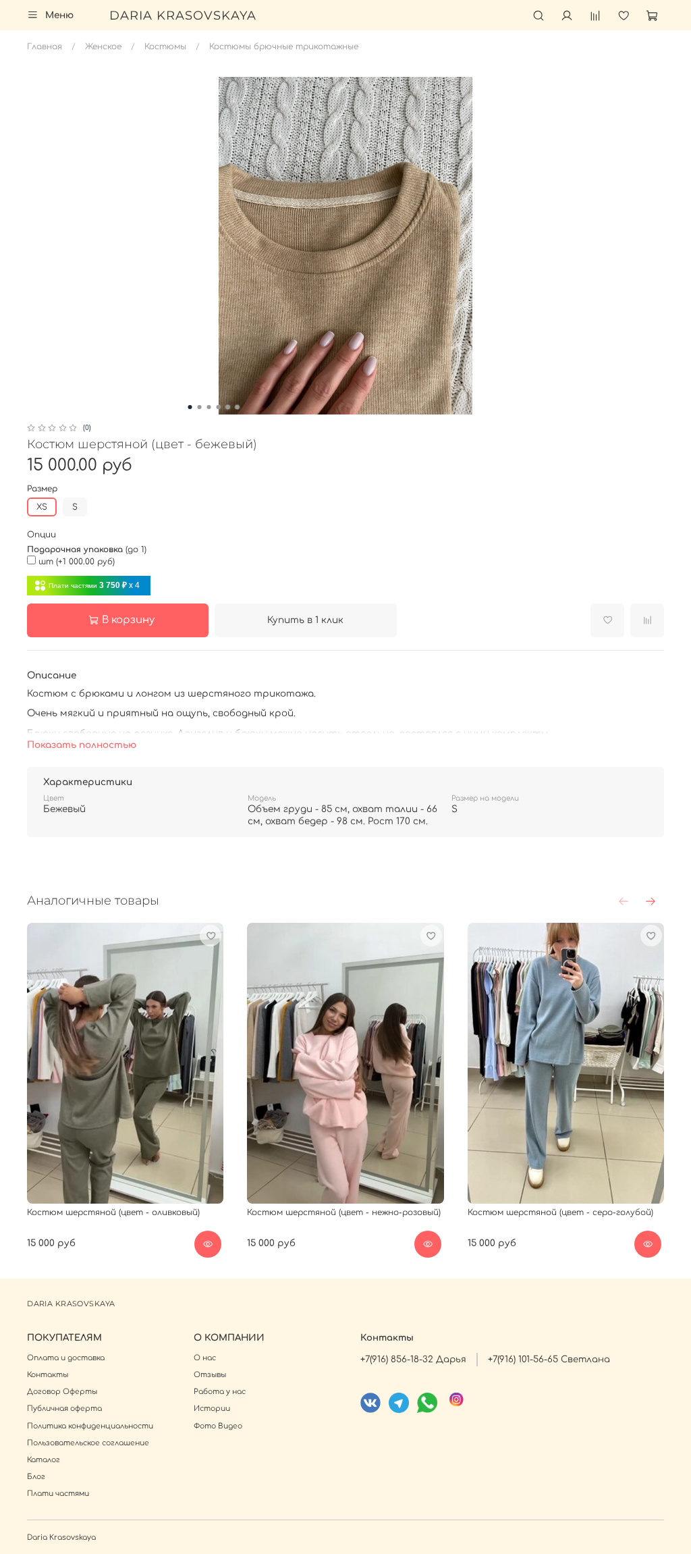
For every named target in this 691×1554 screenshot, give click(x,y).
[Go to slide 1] (190, 407)
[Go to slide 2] (200, 407)
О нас (205, 1358)
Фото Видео (218, 1426)
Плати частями (58, 1493)
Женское (103, 46)
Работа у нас (220, 1391)
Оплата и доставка (66, 1358)
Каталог (43, 1459)
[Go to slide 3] (209, 407)
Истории (212, 1408)
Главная (44, 46)
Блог (36, 1476)
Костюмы (165, 46)
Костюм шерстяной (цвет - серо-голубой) (560, 1212)
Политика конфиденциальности (90, 1426)
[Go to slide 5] (228, 407)
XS (41, 507)
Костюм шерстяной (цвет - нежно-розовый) (344, 1212)
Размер (42, 488)
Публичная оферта (64, 1408)
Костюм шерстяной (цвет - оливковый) (113, 1212)
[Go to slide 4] (219, 407)
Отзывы (210, 1374)
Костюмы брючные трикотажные (283, 46)
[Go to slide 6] (238, 407)
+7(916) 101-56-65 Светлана (549, 1359)
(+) (76, 561)
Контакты (47, 1374)
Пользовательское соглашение (88, 1443)
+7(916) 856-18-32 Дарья (413, 1359)
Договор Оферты (62, 1391)
